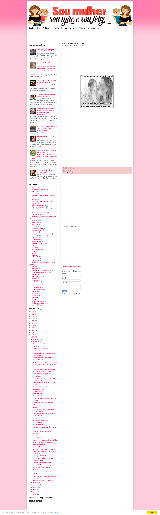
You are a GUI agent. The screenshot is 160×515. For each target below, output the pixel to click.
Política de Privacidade (53, 28)
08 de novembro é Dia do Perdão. (43, 458)
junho (35, 492)
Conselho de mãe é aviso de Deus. (43, 402)
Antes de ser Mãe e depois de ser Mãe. (44, 449)
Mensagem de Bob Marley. (41, 456)
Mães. (33, 188)
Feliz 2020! (35, 291)
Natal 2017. (35, 238)
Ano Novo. (35, 255)
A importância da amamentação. (43, 465)
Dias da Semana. (37, 295)
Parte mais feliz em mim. (40, 396)
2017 (33, 332)
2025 (33, 314)
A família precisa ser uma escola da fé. (44, 442)
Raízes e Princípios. (38, 360)
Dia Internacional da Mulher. (40, 272)
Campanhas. (35, 280)
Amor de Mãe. (37, 447)
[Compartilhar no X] (67, 170)
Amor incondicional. (39, 445)
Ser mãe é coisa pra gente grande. (43, 374)
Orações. (34, 232)
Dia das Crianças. (37, 288)
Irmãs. (35, 407)
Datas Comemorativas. (39, 207)
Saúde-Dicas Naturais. (38, 205)
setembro (36, 485)
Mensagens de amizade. (39, 243)
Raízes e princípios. (38, 391)
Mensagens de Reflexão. (39, 213)
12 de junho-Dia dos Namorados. (42, 270)
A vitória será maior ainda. (41, 387)
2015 (33, 337)
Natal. (33, 245)
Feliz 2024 (35, 297)
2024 (33, 316)
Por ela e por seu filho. (40, 344)
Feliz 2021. (35, 274)
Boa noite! (36, 433)
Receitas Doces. (36, 215)
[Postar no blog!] (65, 170)
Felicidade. (36, 346)
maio (35, 494)
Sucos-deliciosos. (37, 305)
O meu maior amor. (39, 460)
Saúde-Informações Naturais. (40, 201)
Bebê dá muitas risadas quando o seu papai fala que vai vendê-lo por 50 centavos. (47, 128)
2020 (33, 325)
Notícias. (34, 247)
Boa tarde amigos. (38, 425)
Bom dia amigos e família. (41, 420)
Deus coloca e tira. (38, 389)
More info (56, 512)
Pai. (33, 253)
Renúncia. (36, 469)
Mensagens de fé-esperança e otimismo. (44, 217)
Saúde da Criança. (37, 286)
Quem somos (71, 28)
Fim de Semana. (36, 242)
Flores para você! (38, 355)
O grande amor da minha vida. (42, 431)
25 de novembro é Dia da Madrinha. (44, 371)
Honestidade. (37, 376)
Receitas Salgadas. (37, 228)
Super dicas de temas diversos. (41, 234)
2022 (33, 321)
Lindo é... (36, 367)
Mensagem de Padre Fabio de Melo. (44, 353)
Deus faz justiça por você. (40, 348)
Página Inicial (35, 28)
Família (34, 199)
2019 (33, 328)
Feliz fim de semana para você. (42, 405)
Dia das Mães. (36, 240)
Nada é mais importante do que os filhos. (45, 440)
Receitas (34, 203)
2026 (33, 312)
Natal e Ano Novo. (37, 230)
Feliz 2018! (35, 266)
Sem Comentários (68, 168)
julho (35, 489)
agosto (35, 487)
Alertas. (34, 293)
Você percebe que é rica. (40, 418)
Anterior (79, 267)
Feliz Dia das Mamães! (38, 236)
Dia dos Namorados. (38, 290)
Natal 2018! (35, 261)
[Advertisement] (61, 36)
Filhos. (34, 192)
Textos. (34, 193)
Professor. (35, 284)
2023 (33, 319)
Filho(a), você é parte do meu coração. (44, 369)
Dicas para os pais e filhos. (40, 211)
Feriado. (34, 299)
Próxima (65, 267)
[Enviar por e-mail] (64, 170)
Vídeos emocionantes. (89, 28)
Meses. (34, 226)
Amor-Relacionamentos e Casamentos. (43, 195)
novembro (36, 341)
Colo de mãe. (37, 351)
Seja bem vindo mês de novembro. (43, 480)
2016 (33, 335)
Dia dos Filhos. (36, 282)
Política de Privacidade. (39, 303)
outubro (36, 483)
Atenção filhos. (37, 394)
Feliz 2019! (35, 268)
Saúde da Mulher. (37, 249)
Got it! (152, 512)
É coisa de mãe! (37, 422)
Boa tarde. (35, 222)
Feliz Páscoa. (35, 259)
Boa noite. (35, 220)
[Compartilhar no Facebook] (68, 170)
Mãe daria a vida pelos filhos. (42, 467)
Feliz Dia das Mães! (37, 257)
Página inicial (72, 267)
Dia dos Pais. (35, 251)
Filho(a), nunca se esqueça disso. (43, 358)
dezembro (36, 339)
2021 (33, 323)
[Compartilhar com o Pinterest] (70, 170)
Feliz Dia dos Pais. (37, 276)
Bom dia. (34, 224)
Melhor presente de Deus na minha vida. (45, 364)
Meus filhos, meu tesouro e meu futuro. (45, 362)
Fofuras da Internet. (38, 301)
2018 (33, 330)
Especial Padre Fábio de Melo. (41, 209)
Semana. (34, 278)
